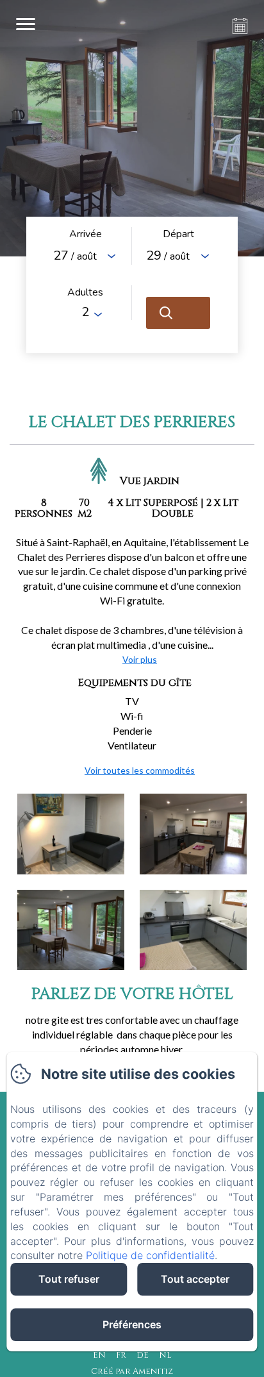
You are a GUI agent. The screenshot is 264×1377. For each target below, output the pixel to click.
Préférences (132, 1324)
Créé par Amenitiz (132, 1371)
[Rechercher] (178, 313)
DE (142, 1355)
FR (121, 1355)
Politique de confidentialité (150, 1255)
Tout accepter (195, 1279)
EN (99, 1355)
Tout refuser (68, 1279)
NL (165, 1355)
